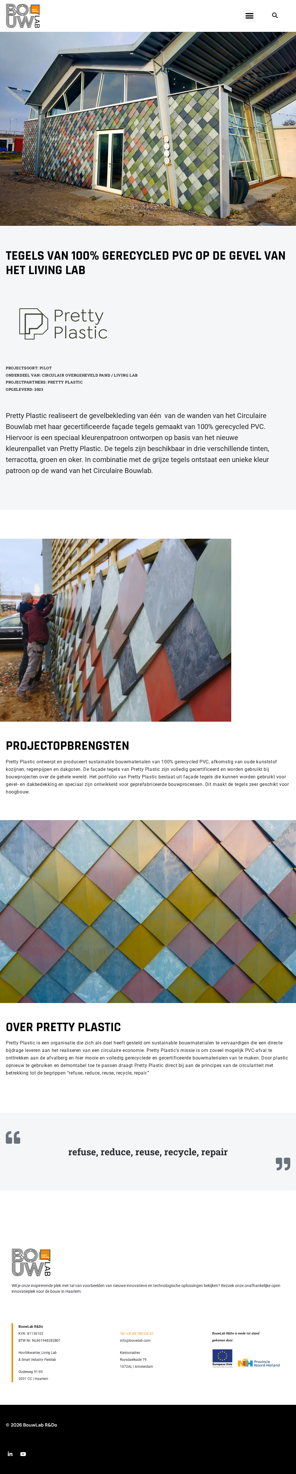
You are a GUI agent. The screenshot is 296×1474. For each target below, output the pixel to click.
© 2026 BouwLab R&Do (31, 1425)
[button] (249, 16)
